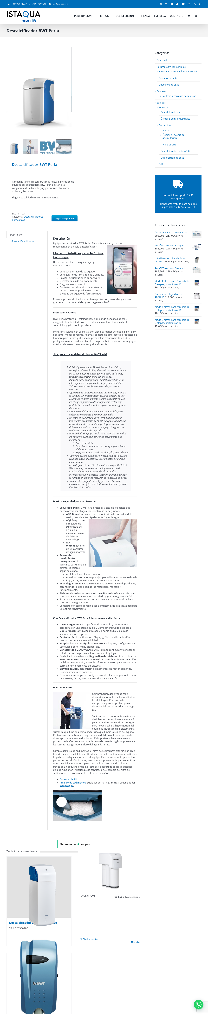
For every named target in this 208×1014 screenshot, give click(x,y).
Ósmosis (165, 130)
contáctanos (66, 785)
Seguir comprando (64, 218)
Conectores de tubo (169, 78)
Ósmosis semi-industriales (175, 118)
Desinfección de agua (172, 157)
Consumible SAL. (69, 779)
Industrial (164, 107)
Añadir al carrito (90, 939)
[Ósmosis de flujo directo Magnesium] (110, 871)
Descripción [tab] (16, 234)
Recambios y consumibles (171, 66)
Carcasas (161, 91)
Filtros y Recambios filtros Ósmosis (178, 71)
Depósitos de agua (169, 84)
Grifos (162, 164)
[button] (196, 16)
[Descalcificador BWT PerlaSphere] (39, 887)
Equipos (161, 102)
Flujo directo (169, 144)
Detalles (136, 942)
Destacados (163, 60)
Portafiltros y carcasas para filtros (177, 96)
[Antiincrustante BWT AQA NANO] (39, 983)
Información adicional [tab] (22, 241)
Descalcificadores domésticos (27, 218)
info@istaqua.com (60, 3)
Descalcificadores (170, 112)
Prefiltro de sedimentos (73, 782)
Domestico (165, 125)
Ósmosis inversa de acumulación (173, 136)
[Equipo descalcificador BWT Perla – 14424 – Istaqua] (39, 92)
